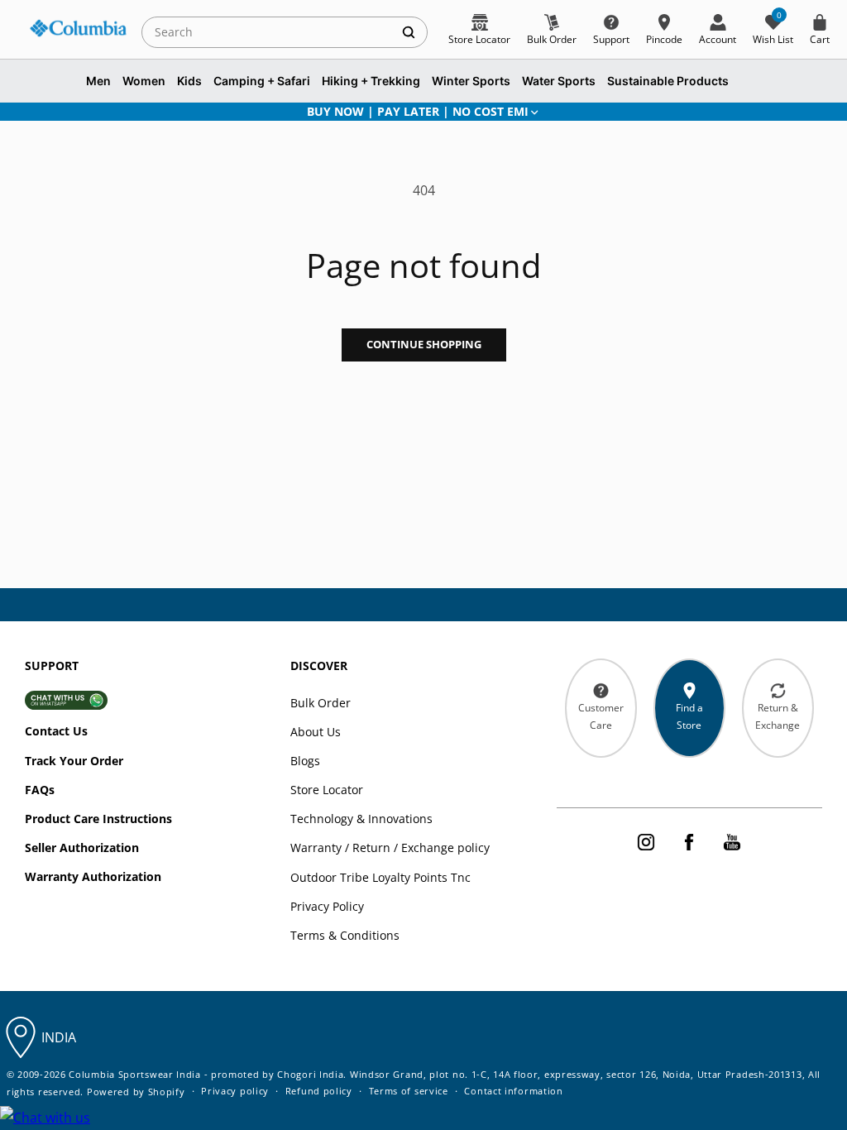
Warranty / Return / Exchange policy (390, 847)
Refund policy (318, 1091)
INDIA (58, 1037)
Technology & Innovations (361, 818)
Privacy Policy (327, 906)
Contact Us (56, 731)
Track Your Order (74, 760)
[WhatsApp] (45, 1118)
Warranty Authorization (93, 876)
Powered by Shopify (136, 1091)
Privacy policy (235, 1091)
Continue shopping (423, 344)
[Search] (408, 31)
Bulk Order (320, 703)
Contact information (513, 1091)
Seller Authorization (82, 847)
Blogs (305, 760)
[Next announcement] (800, 112)
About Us (315, 732)
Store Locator (326, 789)
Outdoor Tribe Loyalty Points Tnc (380, 877)
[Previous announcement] (47, 112)
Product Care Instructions (98, 818)
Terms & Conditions (345, 935)
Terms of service (408, 1091)
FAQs (40, 789)
